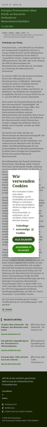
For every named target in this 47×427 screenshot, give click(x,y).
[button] (23, 229)
